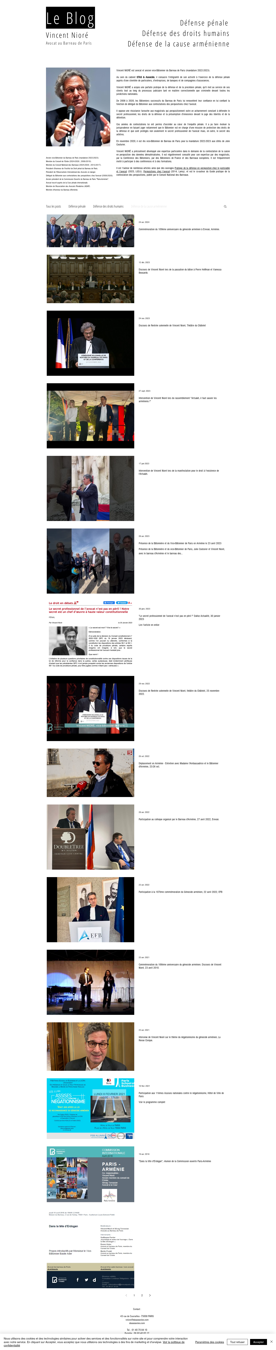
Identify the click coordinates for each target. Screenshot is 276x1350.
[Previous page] (126, 1295)
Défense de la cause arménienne (149, 206)
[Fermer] (271, 1342)
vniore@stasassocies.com (137, 1319)
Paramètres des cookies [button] (209, 1342)
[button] (225, 207)
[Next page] (149, 1295)
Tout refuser (237, 1342)
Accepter (258, 1342)
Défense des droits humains (108, 206)
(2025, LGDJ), (135, 171)
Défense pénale (77, 206)
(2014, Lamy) (177, 171)
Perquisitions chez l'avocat (156, 171)
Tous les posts (53, 206)
